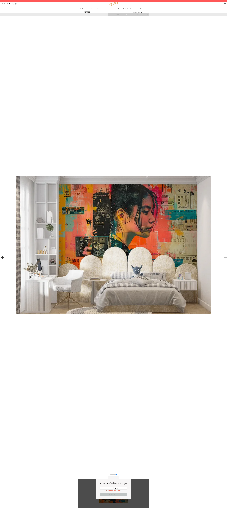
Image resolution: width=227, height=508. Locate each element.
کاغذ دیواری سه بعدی (140, 8)
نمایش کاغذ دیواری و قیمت (113, 494)
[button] (116, 474)
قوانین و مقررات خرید (80, 8)
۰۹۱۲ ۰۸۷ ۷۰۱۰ (5, 3)
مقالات (88, 8)
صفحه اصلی (148, 8)
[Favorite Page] (10, 4)
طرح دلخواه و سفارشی (94, 8)
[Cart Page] (16, 4)
